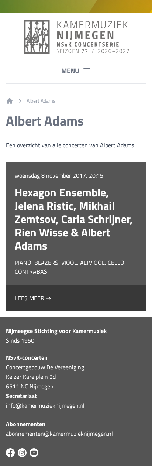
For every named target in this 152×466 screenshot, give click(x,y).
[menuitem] (9, 100)
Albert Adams (41, 100)
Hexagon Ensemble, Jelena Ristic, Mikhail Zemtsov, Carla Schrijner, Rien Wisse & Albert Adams (74, 219)
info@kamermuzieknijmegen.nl (45, 405)
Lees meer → (33, 298)
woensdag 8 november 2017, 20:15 (59, 175)
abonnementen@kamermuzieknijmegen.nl (59, 433)
